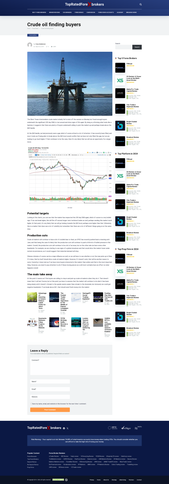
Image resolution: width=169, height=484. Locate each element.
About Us (106, 480)
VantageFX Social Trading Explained (87, 296)
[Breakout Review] (120, 146)
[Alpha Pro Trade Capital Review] (120, 97)
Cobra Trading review (118, 464)
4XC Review (64, 456)
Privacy (92, 480)
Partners (131, 480)
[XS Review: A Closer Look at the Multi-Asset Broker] (120, 85)
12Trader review (76, 467)
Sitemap (114, 480)
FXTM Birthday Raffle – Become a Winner (64, 322)
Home (28, 28)
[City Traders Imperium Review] (120, 113)
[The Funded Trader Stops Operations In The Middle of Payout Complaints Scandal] (54, 302)
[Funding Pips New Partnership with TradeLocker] (98, 302)
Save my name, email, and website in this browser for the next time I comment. (59, 404)
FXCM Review (100, 456)
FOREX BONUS (79, 12)
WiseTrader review (125, 462)
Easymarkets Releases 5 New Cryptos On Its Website (43, 323)
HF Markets (81, 464)
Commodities (32, 35)
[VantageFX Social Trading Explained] (76, 302)
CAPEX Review (67, 459)
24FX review (53, 467)
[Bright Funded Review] (120, 130)
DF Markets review (119, 459)
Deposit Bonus (31, 462)
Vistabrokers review (69, 464)
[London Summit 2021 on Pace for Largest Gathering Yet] (76, 327)
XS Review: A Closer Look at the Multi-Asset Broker (134, 78)
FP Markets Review (103, 464)
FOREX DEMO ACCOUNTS (106, 12)
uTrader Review (54, 456)
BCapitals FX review (113, 456)
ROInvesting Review (86, 462)
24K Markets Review (105, 459)
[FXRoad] (120, 72)
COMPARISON (91, 12)
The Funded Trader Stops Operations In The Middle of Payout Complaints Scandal (65, 301)
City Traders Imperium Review (133, 106)
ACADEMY (120, 12)
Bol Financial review (55, 464)
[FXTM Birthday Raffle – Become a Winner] (54, 327)
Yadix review (74, 456)
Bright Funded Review (132, 218)
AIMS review (91, 464)
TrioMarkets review (55, 459)
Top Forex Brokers (33, 459)
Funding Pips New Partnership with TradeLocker (109, 297)
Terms (99, 480)
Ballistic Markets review (56, 462)
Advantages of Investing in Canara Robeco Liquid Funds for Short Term (43, 300)
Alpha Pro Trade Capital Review (132, 90)
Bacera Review (132, 459)
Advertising (122, 480)
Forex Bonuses (32, 456)
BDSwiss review (64, 467)
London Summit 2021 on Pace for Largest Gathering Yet (86, 324)
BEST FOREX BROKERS (39, 12)
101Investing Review (87, 456)
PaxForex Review (80, 459)
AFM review (98, 462)
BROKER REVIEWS (54, 12)
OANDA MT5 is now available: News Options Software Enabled (108, 324)
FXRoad (129, 64)
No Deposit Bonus (32, 464)
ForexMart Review (71, 462)
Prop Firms (30, 467)
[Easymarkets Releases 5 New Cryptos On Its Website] (32, 327)
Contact (139, 480)
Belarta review (92, 459)
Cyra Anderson (41, 44)
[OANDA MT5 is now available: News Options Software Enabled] (98, 327)
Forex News (35, 28)
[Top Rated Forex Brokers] (84, 4)
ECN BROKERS (67, 12)
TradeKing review (132, 464)
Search (117, 43)
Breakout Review (133, 137)
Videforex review (126, 456)
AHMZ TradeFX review (111, 462)
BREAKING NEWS (131, 12)
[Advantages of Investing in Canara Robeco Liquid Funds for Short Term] (32, 302)
